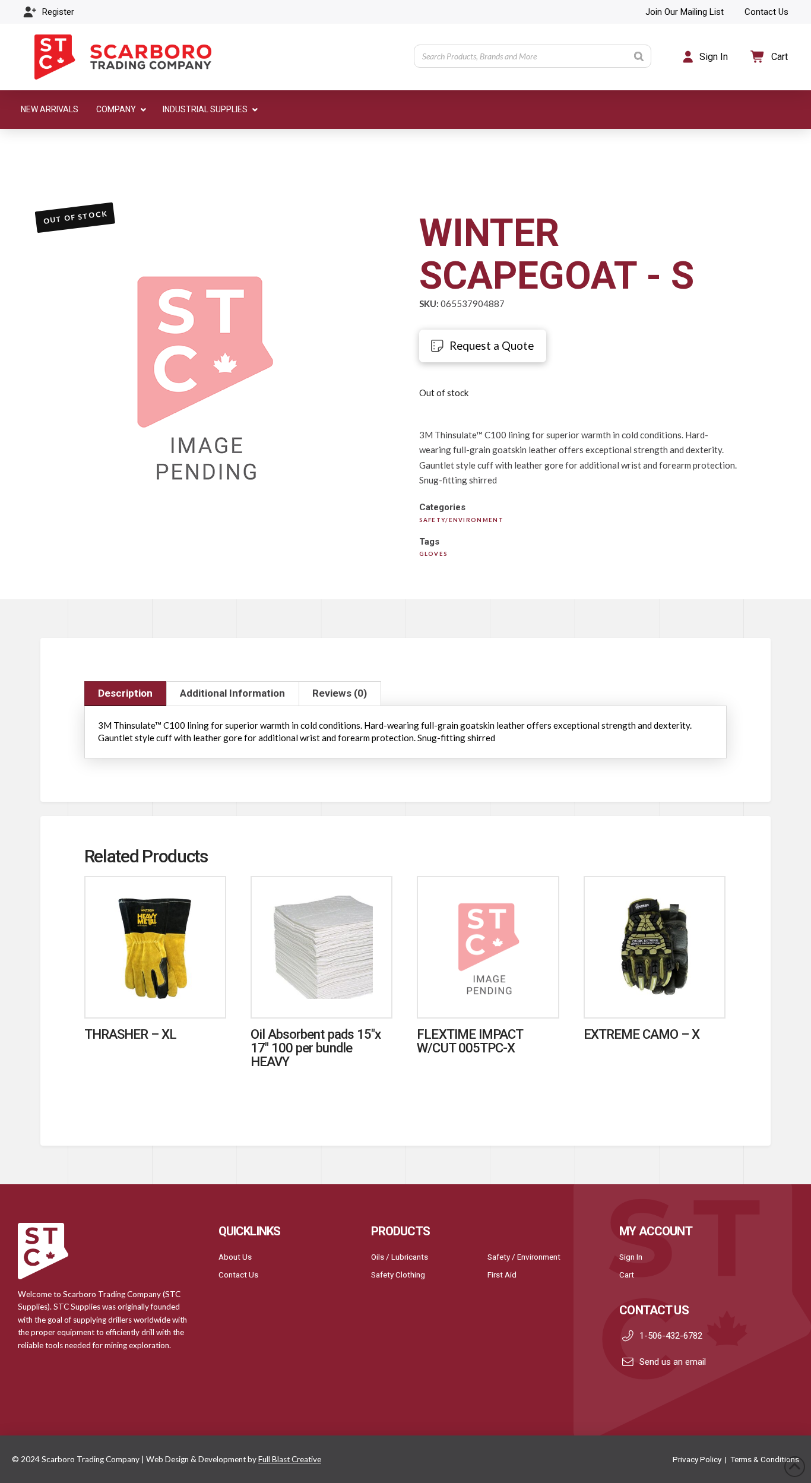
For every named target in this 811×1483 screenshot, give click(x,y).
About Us (235, 1256)
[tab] (125, 693)
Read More (155, 996)
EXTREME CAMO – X (642, 1034)
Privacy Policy (697, 1459)
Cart (626, 1274)
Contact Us (238, 1274)
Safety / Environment (523, 1256)
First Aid (502, 1274)
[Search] (639, 56)
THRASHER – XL (130, 1034)
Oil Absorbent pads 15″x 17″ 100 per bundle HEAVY (316, 1048)
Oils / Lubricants (399, 1256)
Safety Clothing (398, 1274)
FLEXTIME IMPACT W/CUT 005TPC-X (469, 1040)
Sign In (630, 1256)
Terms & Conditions (764, 1459)
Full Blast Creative (289, 1459)
